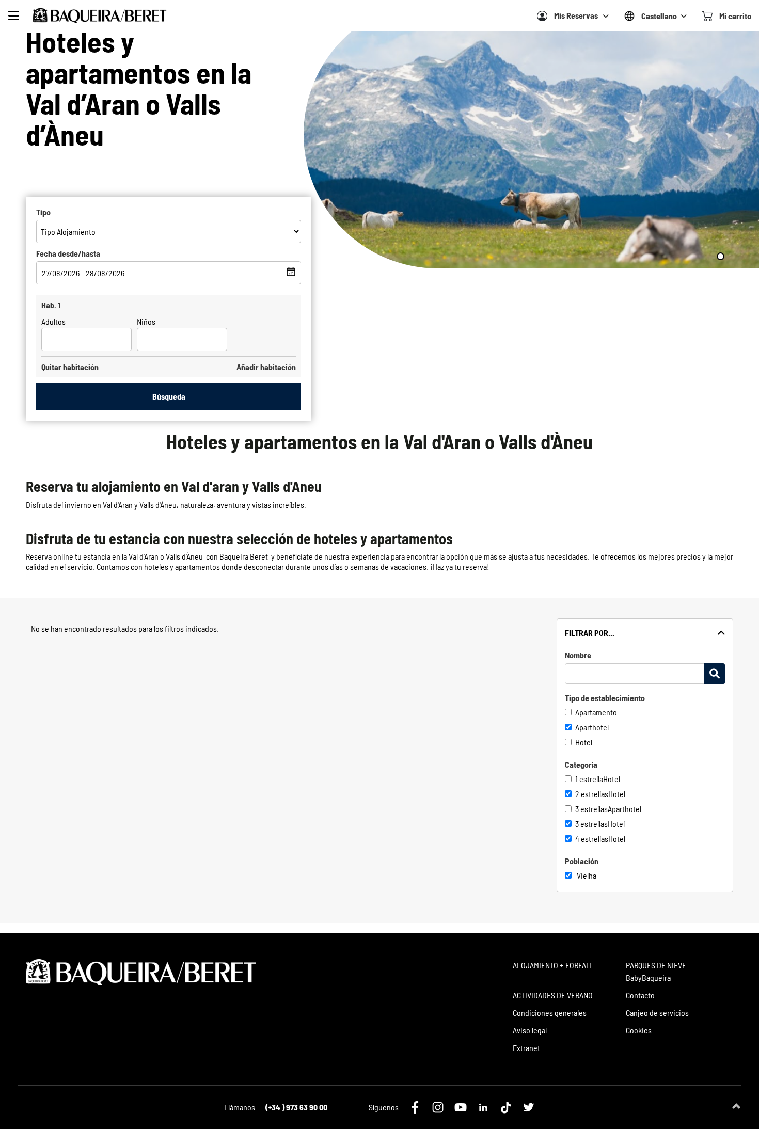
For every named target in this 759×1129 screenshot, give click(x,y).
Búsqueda (168, 396)
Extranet (526, 1048)
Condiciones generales (550, 1012)
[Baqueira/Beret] (99, 15)
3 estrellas (591, 809)
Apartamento (596, 712)
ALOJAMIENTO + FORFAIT (552, 965)
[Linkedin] (483, 1107)
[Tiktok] (506, 1107)
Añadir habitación (266, 367)
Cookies (639, 1030)
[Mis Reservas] (542, 16)
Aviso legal (530, 1030)
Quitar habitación (70, 367)
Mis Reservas (576, 15)
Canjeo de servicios (657, 1012)
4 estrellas (591, 839)
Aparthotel (592, 727)
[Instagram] (438, 1107)
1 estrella (589, 779)
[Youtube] (460, 1107)
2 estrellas (591, 794)
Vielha (586, 875)
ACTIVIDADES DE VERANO (553, 995)
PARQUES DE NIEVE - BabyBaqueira (658, 971)
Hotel (583, 742)
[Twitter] (529, 1107)
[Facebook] (415, 1107)
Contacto (640, 995)
